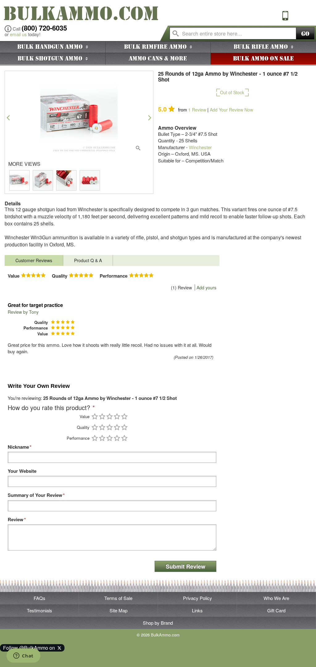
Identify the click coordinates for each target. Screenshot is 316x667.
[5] (124, 416)
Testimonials (39, 610)
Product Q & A (88, 260)
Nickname (18, 447)
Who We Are (276, 598)
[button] (8, 117)
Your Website (22, 471)
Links (197, 610)
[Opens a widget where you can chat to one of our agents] (23, 656)
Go (305, 34)
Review (197, 110)
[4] (117, 416)
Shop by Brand (158, 622)
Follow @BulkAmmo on (30, 647)
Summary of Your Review (35, 495)
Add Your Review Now (231, 110)
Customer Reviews (33, 260)
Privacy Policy (197, 598)
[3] (109, 416)
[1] (94, 416)
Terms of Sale (118, 598)
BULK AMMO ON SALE (263, 58)
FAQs (39, 598)
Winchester (200, 147)
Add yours (206, 287)
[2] (102, 416)
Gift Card (276, 610)
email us (18, 34)
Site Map (118, 610)
